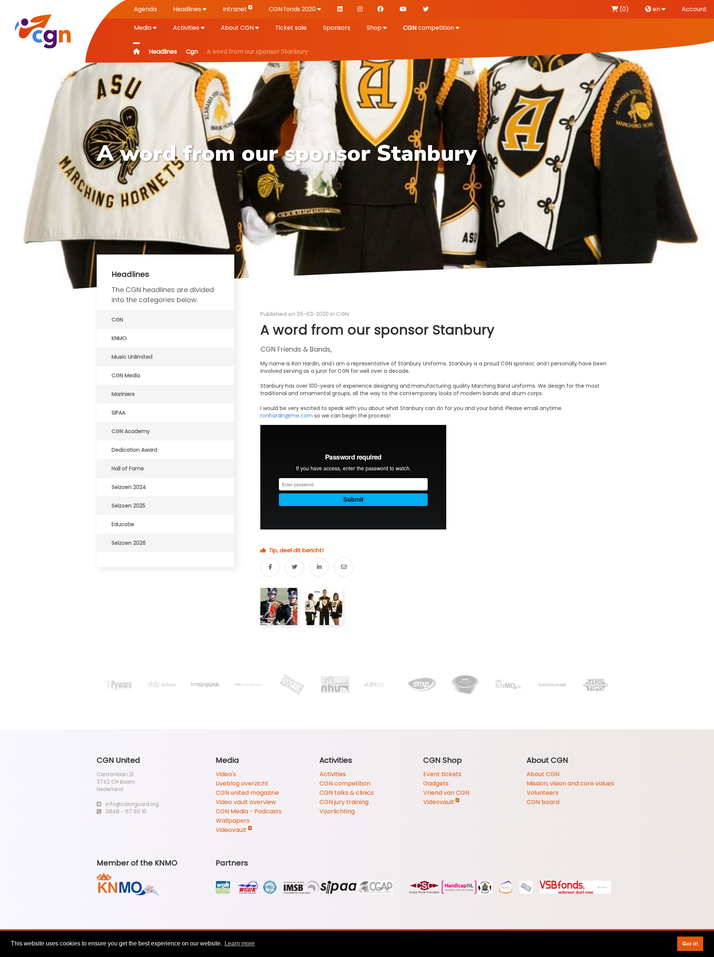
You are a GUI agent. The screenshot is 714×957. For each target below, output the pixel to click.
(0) (623, 9)
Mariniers (123, 394)
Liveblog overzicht (242, 783)
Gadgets (435, 783)
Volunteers (543, 792)
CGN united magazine (247, 792)
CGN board (543, 802)
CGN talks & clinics (346, 792)
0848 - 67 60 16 (124, 811)
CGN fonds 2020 (293, 9)
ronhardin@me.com (286, 415)
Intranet (235, 9)
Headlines (188, 9)
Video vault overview (246, 802)
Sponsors (336, 27)
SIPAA (118, 412)
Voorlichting (337, 811)
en (656, 9)
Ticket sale (291, 27)
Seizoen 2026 (129, 543)
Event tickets (442, 774)
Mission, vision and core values (570, 783)
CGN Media (126, 375)
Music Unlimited (132, 357)
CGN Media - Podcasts (249, 811)
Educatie (123, 524)
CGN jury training (344, 802)
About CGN (238, 27)
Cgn (192, 51)
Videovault (232, 830)
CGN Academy (131, 431)
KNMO (119, 338)
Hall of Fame (128, 468)
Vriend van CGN (446, 792)
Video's (226, 774)
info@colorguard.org (130, 804)
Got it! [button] (690, 944)
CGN (117, 319)
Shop (375, 27)
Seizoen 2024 (129, 487)
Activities (187, 27)
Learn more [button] (240, 943)
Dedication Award (134, 450)
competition (429, 27)
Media (143, 27)
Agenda (145, 9)
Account (694, 9)
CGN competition (344, 783)
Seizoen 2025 (128, 505)
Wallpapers (233, 820)
